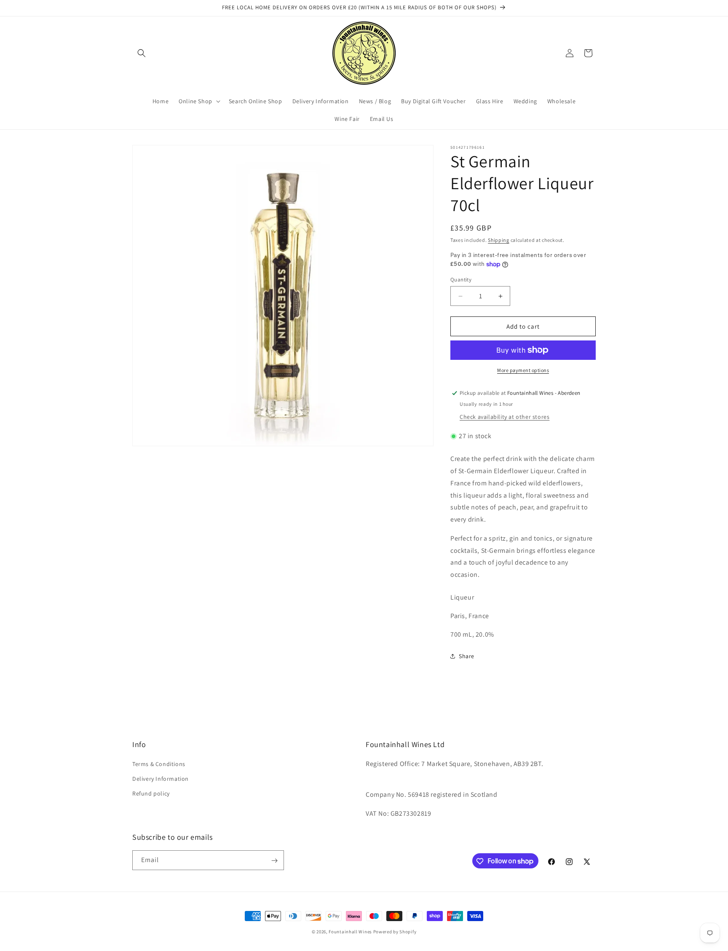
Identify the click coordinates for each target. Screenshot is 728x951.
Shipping (498, 240)
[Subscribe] (274, 861)
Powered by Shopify (395, 932)
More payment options (523, 370)
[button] (141, 53)
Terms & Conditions (158, 763)
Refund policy (151, 793)
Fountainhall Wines (350, 932)
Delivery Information (160, 778)
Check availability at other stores (504, 417)
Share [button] (466, 656)
